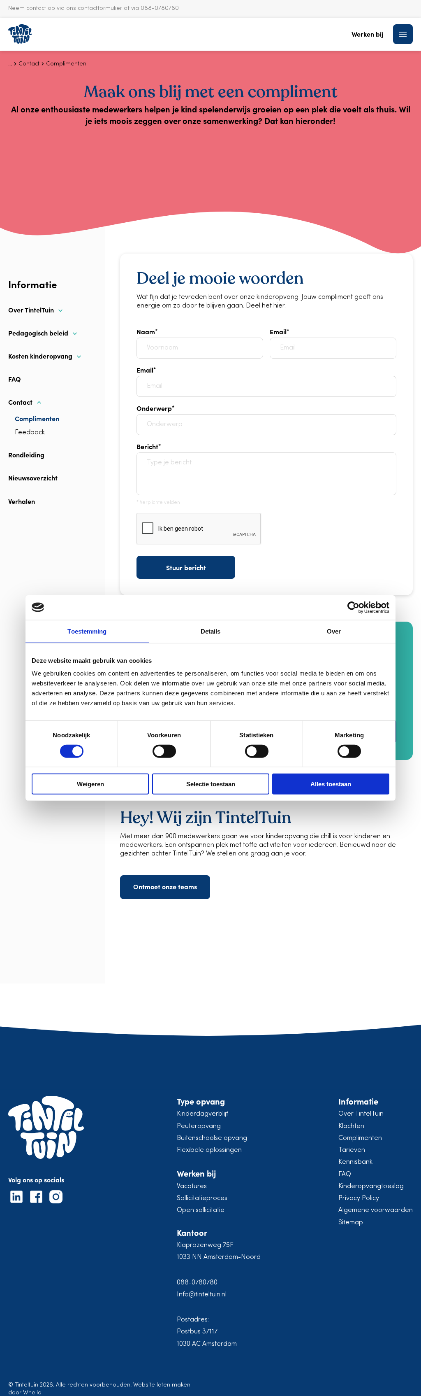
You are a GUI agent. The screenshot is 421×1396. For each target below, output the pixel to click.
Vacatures (192, 1186)
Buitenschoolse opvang (212, 1138)
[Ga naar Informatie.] (10, 64)
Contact (20, 402)
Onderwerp (154, 408)
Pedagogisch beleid (38, 333)
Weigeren (90, 784)
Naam (145, 331)
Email (278, 331)
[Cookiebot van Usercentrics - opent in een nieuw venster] (353, 607)
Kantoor (192, 1232)
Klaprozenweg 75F (205, 1245)
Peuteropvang (199, 1126)
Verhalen (21, 501)
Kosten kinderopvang (40, 356)
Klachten (351, 1126)
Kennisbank (355, 1162)
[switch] (164, 750)
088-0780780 (197, 1282)
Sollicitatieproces (202, 1198)
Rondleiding (26, 454)
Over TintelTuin (31, 309)
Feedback (30, 432)
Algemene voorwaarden (375, 1210)
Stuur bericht (186, 567)
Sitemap (350, 1222)
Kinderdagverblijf (202, 1114)
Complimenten (37, 418)
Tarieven (351, 1150)
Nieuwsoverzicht (33, 477)
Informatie (358, 1101)
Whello (32, 1393)
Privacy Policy (358, 1198)
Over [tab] (334, 630)
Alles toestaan (330, 784)
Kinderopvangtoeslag (371, 1186)
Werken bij (367, 34)
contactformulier (100, 8)
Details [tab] (211, 630)
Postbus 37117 (197, 1331)
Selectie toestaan (210, 784)
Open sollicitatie (200, 1210)
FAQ (14, 378)
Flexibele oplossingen (209, 1150)
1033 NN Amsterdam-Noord (219, 1257)
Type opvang (201, 1101)
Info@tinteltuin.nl (202, 1294)
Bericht (147, 446)
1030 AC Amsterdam (207, 1344)
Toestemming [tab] (86, 630)
